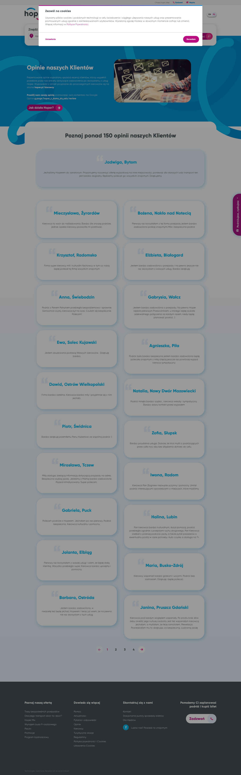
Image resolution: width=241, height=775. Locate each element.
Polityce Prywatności (77, 24)
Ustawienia (50, 39)
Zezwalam (191, 39)
